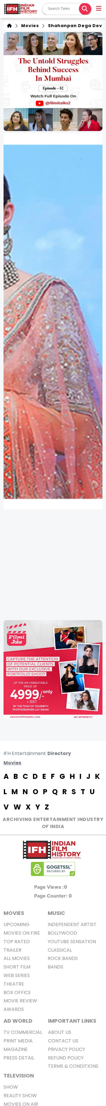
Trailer (12, 950)
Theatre (14, 984)
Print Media (18, 1040)
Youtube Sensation (72, 941)
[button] (99, 9)
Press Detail (19, 1057)
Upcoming (16, 924)
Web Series (17, 975)
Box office (17, 992)
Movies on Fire (22, 933)
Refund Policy (66, 1057)
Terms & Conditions (73, 1066)
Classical (60, 950)
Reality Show (20, 1095)
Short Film (17, 966)
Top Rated (17, 941)
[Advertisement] (53, 565)
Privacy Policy (66, 1049)
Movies (29, 26)
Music (56, 913)
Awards (14, 1009)
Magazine (16, 1049)
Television (19, 1075)
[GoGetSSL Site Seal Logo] (53, 868)
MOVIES (14, 913)
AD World (18, 1020)
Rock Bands (63, 958)
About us (59, 1032)
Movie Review (20, 1000)
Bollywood (62, 933)
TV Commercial (23, 1032)
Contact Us (63, 1040)
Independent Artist (72, 924)
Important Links (72, 1020)
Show (11, 1087)
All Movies (17, 958)
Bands (55, 966)
